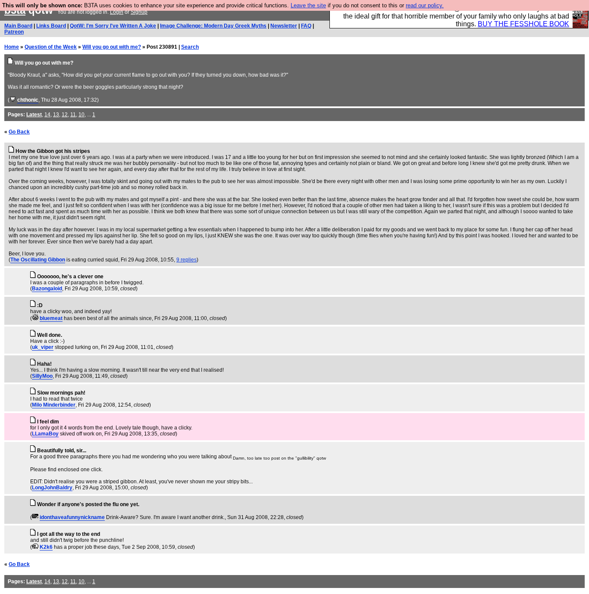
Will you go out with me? (111, 47)
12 (65, 115)
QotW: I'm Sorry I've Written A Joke (113, 26)
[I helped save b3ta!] (12, 100)
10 (81, 115)
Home (11, 47)
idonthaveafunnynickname (72, 517)
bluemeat (51, 318)
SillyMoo (42, 376)
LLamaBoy (45, 434)
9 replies (186, 260)
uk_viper (42, 347)
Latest (34, 115)
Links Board (51, 26)
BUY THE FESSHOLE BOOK (523, 24)
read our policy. (425, 5)
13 (56, 115)
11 (73, 115)
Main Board (18, 26)
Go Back (19, 132)
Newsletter (283, 26)
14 (47, 115)
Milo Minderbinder (53, 405)
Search (190, 47)
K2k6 (46, 547)
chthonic (27, 100)
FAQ (306, 26)
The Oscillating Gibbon (37, 260)
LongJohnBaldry (52, 488)
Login (116, 12)
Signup (139, 12)
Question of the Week (51, 47)
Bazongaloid (47, 289)
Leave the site (308, 5)
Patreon (14, 32)
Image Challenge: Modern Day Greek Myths (213, 26)
